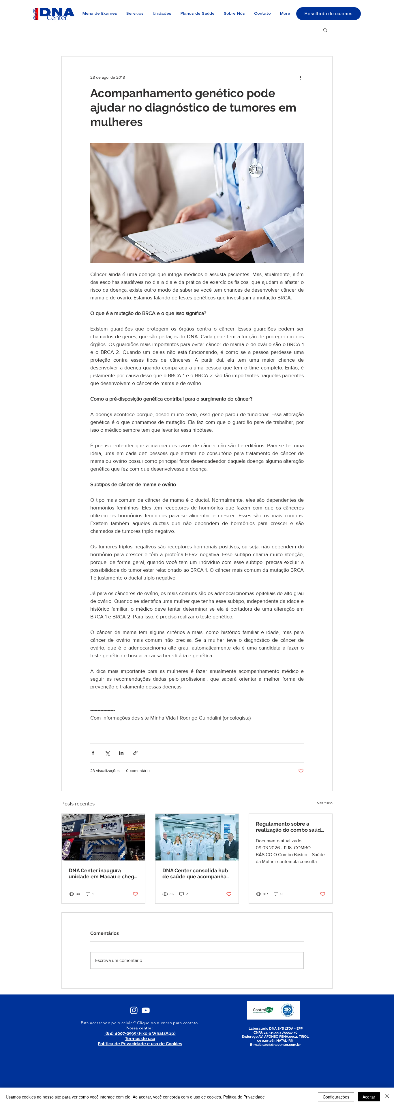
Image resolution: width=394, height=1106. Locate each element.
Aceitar (369, 1097)
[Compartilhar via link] (135, 753)
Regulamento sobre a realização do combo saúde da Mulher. (290, 827)
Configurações (336, 1097)
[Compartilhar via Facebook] (93, 753)
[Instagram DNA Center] (134, 1010)
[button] (325, 29)
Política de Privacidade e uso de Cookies (140, 1043)
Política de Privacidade (244, 1097)
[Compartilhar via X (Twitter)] (107, 753)
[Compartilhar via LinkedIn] (121, 753)
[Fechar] (387, 1096)
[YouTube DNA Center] (146, 1010)
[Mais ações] (300, 77)
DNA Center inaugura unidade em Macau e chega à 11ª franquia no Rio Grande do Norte (103, 873)
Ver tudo (325, 803)
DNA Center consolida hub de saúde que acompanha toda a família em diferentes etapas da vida (195, 873)
